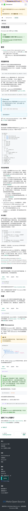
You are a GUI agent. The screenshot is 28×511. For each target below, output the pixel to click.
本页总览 (4, 23)
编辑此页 (5, 427)
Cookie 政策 (4, 493)
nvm (23, 52)
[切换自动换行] (23, 73)
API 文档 (4, 120)
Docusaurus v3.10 (11, 1)
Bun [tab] (17, 277)
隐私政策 (3, 488)
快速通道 (7, 37)
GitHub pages (13, 319)
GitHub (3, 473)
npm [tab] (3, 277)
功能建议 (3, 457)
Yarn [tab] (8, 277)
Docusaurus (4, 263)
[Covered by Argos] (5, 481)
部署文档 (6, 255)
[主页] (2, 18)
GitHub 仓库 (11, 421)
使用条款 (3, 491)
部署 (4, 320)
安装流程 (3, 446)
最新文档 (16, 14)
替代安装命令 (6, 114)
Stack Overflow (19, 421)
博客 (2, 469)
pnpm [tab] (12, 277)
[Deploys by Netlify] (4, 479)
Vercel (19, 319)
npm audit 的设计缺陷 (9, 385)
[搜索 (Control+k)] (25, 4)
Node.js (5, 50)
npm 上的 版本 (9, 412)
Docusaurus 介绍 (5, 444)
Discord (3, 460)
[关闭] (27, 1)
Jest (10, 263)
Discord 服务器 (6, 422)
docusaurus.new (8, 40)
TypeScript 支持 (21, 91)
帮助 (2, 462)
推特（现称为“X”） (5, 475)
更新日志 (3, 471)
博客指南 (8, 175)
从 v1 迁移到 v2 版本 (6, 448)
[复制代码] (25, 73)
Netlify (23, 319)
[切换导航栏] (2, 4)
